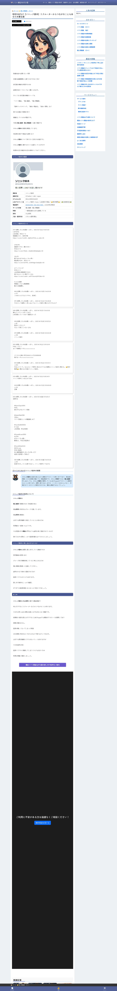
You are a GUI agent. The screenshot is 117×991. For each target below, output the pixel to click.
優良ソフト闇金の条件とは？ (86, 120)
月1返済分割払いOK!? (83, 130)
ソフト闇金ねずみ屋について (86, 117)
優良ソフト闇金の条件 (55, 2)
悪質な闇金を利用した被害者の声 (87, 137)
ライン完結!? (82, 105)
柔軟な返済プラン (83, 112)
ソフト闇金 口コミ (83, 27)
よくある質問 (81, 140)
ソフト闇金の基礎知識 (84, 37)
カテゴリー (101, 2)
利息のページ (81, 124)
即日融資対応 (82, 108)
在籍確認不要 (81, 127)
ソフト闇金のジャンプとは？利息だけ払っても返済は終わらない (90, 69)
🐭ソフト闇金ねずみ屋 (19, 2)
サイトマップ (92, 2)
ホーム (45, 2)
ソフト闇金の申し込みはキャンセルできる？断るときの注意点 (89, 85)
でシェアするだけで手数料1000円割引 (21, 25)
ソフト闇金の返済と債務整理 (86, 47)
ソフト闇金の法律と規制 (84, 44)
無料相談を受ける (42, 823)
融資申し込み (67, 2)
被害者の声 (83, 2)
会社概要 (76, 2)
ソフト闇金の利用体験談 (84, 34)
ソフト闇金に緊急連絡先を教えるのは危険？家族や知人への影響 (89, 80)
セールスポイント (82, 24)
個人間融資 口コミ (26, 11)
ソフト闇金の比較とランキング (86, 40)
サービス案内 (81, 99)
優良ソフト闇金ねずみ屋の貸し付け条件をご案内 (43, 665)
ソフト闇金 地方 (82, 30)
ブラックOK (81, 102)
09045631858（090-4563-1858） (35, 205)
